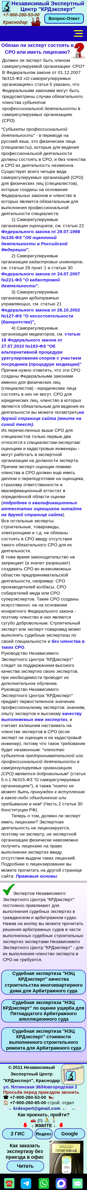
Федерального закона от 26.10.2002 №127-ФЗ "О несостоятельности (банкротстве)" (40, 315)
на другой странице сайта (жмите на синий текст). (42, 418)
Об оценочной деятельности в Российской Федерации (34, 243)
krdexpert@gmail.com (36, 1108)
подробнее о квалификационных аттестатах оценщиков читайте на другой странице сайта (41, 508)
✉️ (5, 1108)
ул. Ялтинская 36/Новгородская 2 (40, 1086)
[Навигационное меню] (78, 33)
